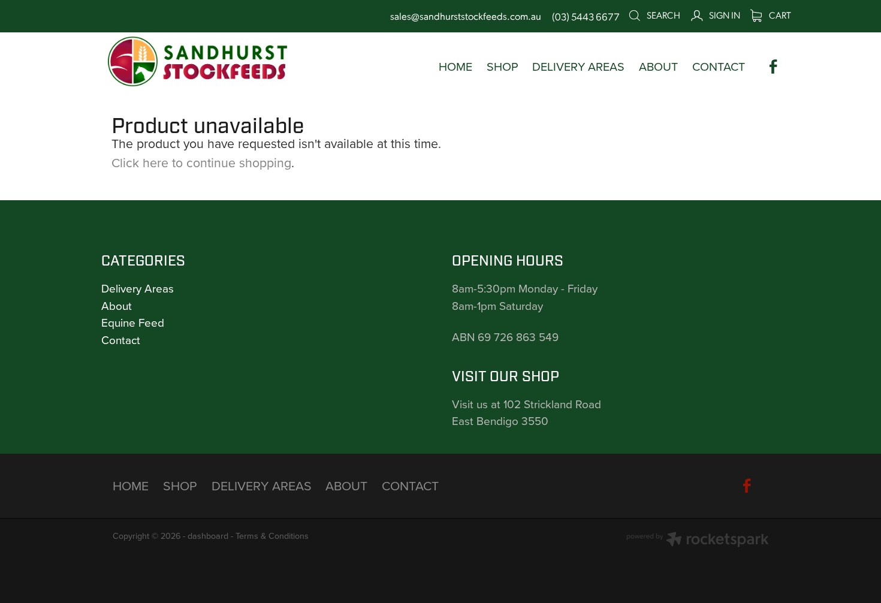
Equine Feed (132, 322)
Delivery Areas (137, 288)
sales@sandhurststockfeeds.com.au (465, 16)
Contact (120, 339)
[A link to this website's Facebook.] (773, 67)
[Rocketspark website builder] (697, 540)
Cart (779, 14)
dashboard (208, 536)
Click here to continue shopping (201, 162)
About (116, 305)
